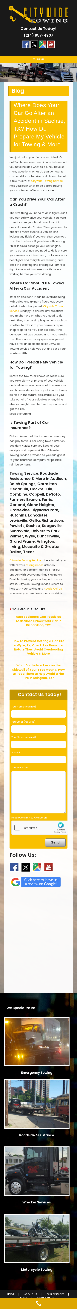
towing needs (34, 565)
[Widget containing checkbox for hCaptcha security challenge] (39, 828)
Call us (57, 588)
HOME (11, 1294)
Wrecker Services (36, 1202)
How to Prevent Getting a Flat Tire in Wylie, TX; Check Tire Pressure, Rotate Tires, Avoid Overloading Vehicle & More (38, 647)
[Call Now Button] (38, 1303)
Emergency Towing (36, 1072)
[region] (38, 72)
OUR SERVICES (55, 1294)
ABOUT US (30, 1294)
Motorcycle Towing (36, 1269)
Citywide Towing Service (47, 181)
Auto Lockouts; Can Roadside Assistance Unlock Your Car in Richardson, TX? (38, 621)
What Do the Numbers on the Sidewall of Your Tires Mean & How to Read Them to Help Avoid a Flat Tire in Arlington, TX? (38, 671)
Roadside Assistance (36, 1135)
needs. (48, 588)
